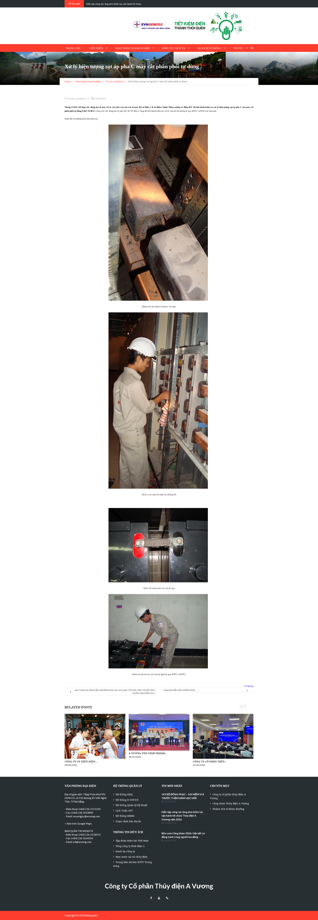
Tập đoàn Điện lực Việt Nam (132, 840)
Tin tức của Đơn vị (76, 98)
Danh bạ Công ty (125, 851)
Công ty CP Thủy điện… (81, 761)
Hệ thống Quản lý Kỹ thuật (131, 805)
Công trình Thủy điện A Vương (230, 803)
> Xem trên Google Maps (78, 823)
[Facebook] (151, 898)
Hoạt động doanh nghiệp (132, 48)
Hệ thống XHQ (124, 794)
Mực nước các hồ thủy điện (132, 856)
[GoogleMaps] (167, 898)
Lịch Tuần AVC (124, 810)
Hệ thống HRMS (125, 815)
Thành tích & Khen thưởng (228, 808)
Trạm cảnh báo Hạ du (128, 821)
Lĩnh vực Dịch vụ (173, 48)
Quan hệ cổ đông (209, 48)
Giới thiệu (96, 48)
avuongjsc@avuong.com (86, 816)
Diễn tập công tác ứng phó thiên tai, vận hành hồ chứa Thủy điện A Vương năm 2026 (182, 815)
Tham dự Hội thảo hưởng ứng (179, 690)
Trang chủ (73, 48)
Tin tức (238, 48)
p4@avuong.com (82, 841)
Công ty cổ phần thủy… (210, 761)
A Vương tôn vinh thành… (148, 753)
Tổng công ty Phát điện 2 (130, 846)
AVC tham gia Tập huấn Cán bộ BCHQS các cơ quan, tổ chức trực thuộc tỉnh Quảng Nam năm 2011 (115, 691)
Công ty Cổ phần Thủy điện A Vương (159, 886)
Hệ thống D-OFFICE (127, 799)
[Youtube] (159, 898)
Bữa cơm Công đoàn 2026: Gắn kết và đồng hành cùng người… (117, 3)
